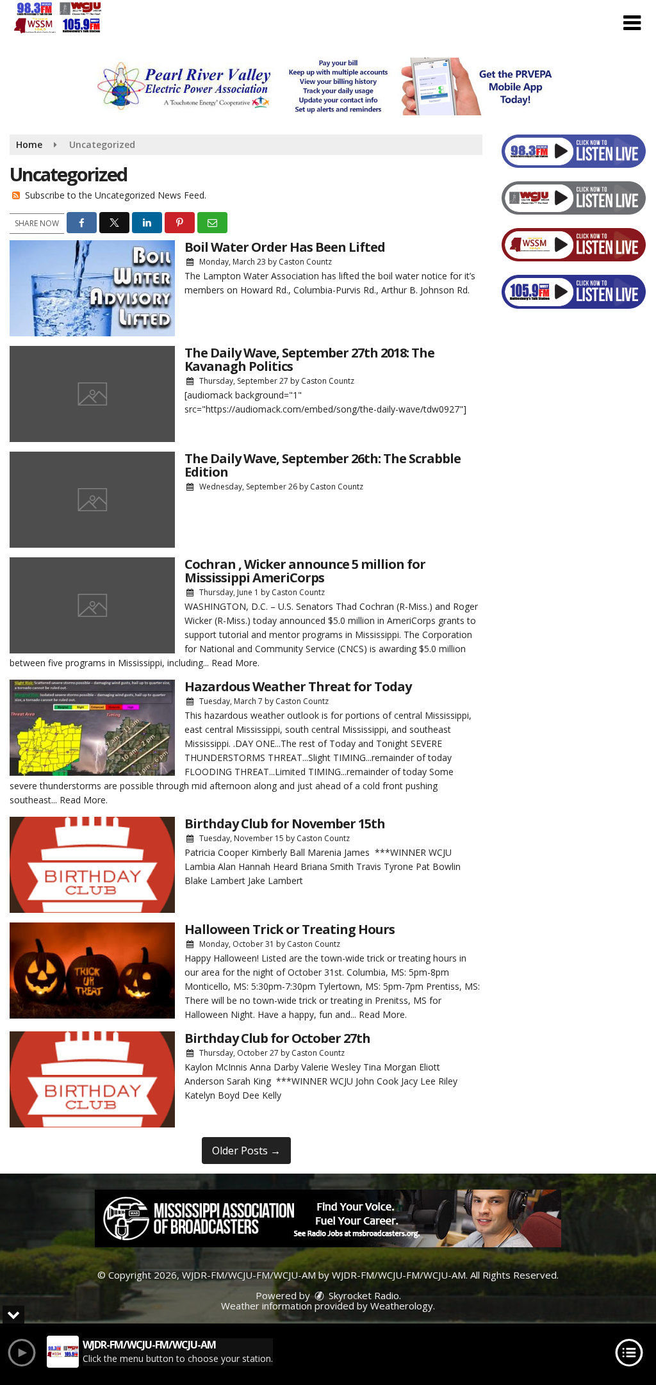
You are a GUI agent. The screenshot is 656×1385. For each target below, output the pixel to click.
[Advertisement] (328, 86)
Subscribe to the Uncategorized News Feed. (115, 195)
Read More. (235, 663)
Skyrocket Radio (362, 1295)
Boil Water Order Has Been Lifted (284, 247)
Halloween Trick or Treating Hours (289, 929)
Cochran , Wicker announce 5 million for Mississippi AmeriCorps (304, 570)
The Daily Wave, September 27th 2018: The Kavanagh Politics (309, 359)
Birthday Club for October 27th (277, 1038)
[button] (632, 23)
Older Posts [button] (246, 1150)
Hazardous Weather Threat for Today (297, 686)
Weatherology (401, 1305)
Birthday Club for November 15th (284, 823)
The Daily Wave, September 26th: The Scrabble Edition (322, 465)
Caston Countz (305, 261)
